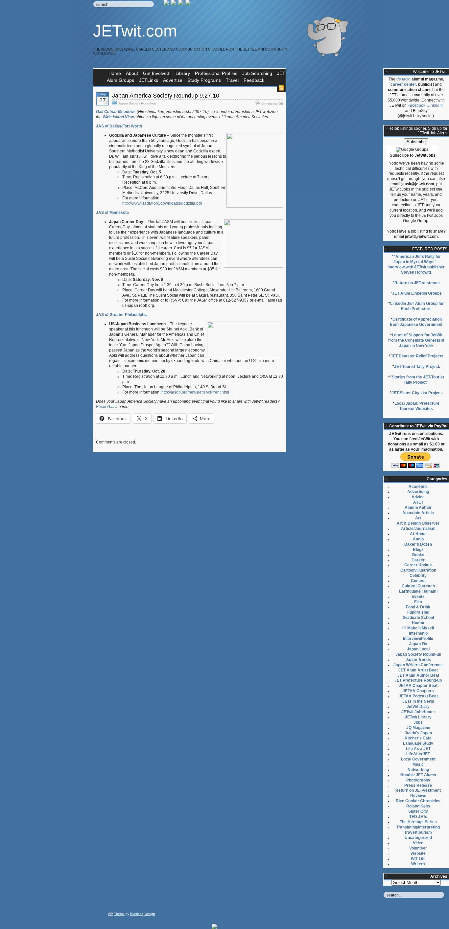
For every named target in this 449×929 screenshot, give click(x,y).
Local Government (418, 759)
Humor (418, 623)
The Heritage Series (418, 822)
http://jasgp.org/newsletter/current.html (195, 392)
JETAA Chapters (418, 691)
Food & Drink (418, 607)
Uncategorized (418, 837)
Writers (418, 864)
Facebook (416, 105)
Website (418, 853)
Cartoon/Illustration (418, 570)
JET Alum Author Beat (418, 675)
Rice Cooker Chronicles (418, 801)
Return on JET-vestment (417, 283)
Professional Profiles (216, 73)
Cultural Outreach (418, 586)
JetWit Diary (418, 706)
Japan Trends (418, 659)
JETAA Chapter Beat (418, 685)
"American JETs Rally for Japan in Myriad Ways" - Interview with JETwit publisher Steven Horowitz (416, 264)
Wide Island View (118, 117)
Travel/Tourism (418, 832)
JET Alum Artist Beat (418, 670)
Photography (418, 780)
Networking (418, 769)
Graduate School (418, 617)
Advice (418, 497)
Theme (119, 914)
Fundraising (418, 612)
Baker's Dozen (418, 544)
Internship (418, 633)
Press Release (418, 785)
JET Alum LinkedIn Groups (417, 293)
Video (418, 843)
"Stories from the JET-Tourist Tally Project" (417, 380)
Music (418, 764)
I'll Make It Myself (418, 628)
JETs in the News (418, 701)
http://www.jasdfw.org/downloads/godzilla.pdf (162, 203)
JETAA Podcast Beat (418, 696)
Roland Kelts (418, 806)
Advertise (172, 80)
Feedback (254, 80)
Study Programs (204, 80)
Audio (418, 539)
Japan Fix (418, 644)
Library (183, 73)
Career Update (418, 565)
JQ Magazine (418, 727)
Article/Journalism (418, 528)
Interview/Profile (418, 638)
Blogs (418, 549)
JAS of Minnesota (112, 212)
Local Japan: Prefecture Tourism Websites (416, 406)
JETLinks (148, 80)
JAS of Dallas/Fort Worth (119, 126)
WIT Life (418, 858)
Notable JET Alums (418, 775)
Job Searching (257, 73)
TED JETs (418, 816)
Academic (418, 486)
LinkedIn (435, 105)
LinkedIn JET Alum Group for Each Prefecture (417, 306)
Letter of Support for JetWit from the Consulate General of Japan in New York (416, 340)
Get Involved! (157, 73)
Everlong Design (142, 914)
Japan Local (418, 649)
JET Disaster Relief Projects (416, 356)
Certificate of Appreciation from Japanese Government (416, 322)
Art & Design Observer (418, 523)
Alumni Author (418, 507)
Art (418, 518)
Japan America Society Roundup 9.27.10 (165, 95)
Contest (418, 580)
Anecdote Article (418, 512)
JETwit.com (135, 31)
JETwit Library (418, 717)
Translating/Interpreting (418, 827)
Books (418, 555)
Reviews (418, 795)
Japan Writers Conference (418, 665)
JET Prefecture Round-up (418, 680)
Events (418, 596)
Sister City (418, 811)
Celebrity (418, 575)
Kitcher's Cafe (418, 738)
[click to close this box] (387, 72)
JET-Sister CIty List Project (416, 393)
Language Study (418, 743)
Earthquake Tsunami (418, 591)
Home (114, 73)
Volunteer (418, 848)
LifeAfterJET (418, 754)
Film (418, 602)
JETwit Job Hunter (418, 712)
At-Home (418, 534)
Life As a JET (418, 748)
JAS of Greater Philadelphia (122, 314)
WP (110, 914)
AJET (418, 502)
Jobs (418, 722)
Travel (232, 80)
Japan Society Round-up (137, 103)
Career (418, 560)
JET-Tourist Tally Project (416, 366)
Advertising (418, 491)
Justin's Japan (418, 733)
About (132, 73)
